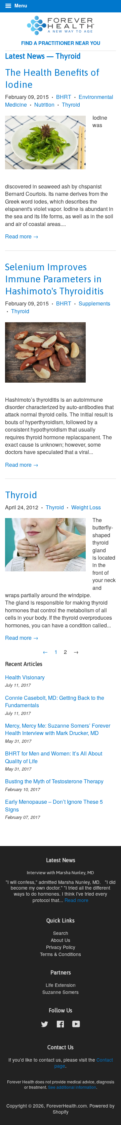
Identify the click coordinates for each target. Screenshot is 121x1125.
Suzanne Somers (60, 992)
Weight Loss (86, 507)
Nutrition (44, 104)
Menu (20, 5)
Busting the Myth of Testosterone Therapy (54, 781)
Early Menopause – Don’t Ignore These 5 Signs (54, 805)
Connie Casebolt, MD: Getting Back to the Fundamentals (54, 701)
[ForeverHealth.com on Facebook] (60, 1025)
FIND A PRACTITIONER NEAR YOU (60, 43)
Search (60, 933)
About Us (60, 940)
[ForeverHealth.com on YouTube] (76, 1025)
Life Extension (61, 984)
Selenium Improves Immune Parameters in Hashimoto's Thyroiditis (54, 279)
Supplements (94, 303)
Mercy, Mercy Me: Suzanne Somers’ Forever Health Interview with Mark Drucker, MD (57, 729)
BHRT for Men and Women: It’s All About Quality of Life (53, 757)
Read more (76, 900)
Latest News (25, 56)
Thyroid (71, 104)
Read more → (21, 236)
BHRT (63, 97)
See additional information (72, 1087)
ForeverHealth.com (66, 1105)
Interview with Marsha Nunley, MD (60, 872)
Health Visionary (25, 677)
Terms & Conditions (60, 954)
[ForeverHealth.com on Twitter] (44, 1025)
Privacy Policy (60, 947)
